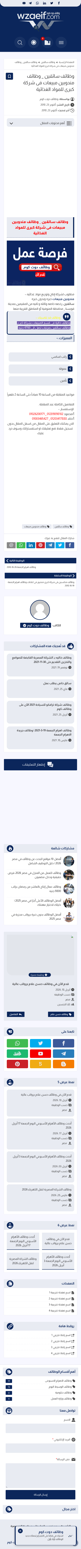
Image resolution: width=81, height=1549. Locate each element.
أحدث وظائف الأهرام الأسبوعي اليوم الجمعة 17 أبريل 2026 (41, 1125)
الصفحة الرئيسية (66, 62)
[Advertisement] (40, 173)
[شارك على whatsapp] (21, 545)
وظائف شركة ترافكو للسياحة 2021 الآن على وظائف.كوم (45, 707)
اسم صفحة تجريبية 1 (59, 1292)
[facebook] (59, 3)
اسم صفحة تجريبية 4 (59, 1310)
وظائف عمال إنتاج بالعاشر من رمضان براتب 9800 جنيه (36, 889)
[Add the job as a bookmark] (9, 76)
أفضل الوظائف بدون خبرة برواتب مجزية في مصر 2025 (36, 916)
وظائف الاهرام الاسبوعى (40, 1380)
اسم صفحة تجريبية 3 (59, 1304)
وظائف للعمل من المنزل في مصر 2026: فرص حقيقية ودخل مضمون (34, 875)
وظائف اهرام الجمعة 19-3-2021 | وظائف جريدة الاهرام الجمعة (44, 732)
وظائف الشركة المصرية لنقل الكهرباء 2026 (46, 1189)
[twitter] (51, 3)
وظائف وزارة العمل (40, 1398)
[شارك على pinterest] (40, 545)
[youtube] (23, 3)
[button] (33, 42)
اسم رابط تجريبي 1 (60, 1335)
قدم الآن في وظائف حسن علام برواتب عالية (40, 983)
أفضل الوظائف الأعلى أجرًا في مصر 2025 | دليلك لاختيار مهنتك (37, 902)
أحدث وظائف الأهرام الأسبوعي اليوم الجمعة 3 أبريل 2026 (42, 1158)
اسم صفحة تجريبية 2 (59, 1298)
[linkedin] (44, 3)
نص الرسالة (63, 1459)
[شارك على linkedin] (30, 545)
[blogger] (63, 1064)
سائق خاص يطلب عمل (57, 683)
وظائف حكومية (40, 1392)
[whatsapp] (37, 3)
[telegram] (30, 3)
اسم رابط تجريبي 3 (60, 1347)
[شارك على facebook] (69, 545)
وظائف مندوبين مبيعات (35, 526)
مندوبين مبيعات (63, 299)
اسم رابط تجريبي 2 (60, 1341)
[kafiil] (17, 1053)
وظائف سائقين (48, 62)
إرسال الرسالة (40, 1494)
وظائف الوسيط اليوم (40, 1386)
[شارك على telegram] (50, 545)
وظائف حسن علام (59, 1014)
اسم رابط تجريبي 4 (60, 1353)
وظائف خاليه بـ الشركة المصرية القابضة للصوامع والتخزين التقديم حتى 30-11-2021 (41, 659)
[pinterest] (17, 1064)
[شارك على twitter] (60, 545)
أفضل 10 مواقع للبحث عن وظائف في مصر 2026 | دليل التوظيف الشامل (36, 861)
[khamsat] (40, 1064)
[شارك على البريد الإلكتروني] (11, 545)
